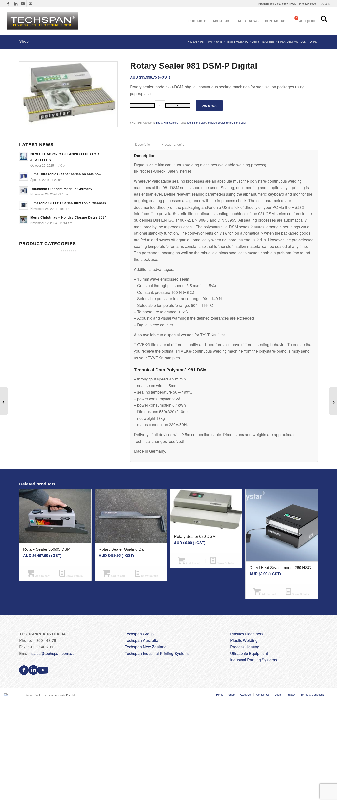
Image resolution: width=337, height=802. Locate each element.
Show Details (74, 576)
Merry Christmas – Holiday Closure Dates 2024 (68, 217)
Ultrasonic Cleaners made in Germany (61, 188)
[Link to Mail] (30, 3)
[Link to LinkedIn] (15, 3)
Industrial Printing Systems (253, 660)
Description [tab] (143, 144)
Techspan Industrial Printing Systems (157, 653)
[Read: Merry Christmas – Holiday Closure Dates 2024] (23, 219)
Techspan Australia (141, 640)
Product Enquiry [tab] (172, 144)
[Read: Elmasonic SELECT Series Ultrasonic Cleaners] (23, 205)
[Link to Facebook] (8, 3)
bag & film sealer (196, 122)
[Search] (324, 21)
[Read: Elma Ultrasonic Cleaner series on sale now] (23, 176)
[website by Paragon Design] (6, 694)
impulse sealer (216, 122)
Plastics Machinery (246, 634)
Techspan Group (139, 634)
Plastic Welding (244, 640)
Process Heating (244, 647)
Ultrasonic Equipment (249, 653)
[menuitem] (324, 3)
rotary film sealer (236, 122)
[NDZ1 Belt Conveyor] (333, 401)
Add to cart (209, 105)
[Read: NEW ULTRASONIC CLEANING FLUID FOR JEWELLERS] (23, 156)
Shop (24, 41)
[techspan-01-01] (43, 21)
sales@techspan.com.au (53, 653)
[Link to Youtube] (22, 3)
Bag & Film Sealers (167, 122)
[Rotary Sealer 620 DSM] (4, 401)
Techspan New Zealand (146, 647)
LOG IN (325, 4)
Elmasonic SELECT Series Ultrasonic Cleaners (68, 203)
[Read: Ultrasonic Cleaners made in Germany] (23, 190)
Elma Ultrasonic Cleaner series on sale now (65, 174)
